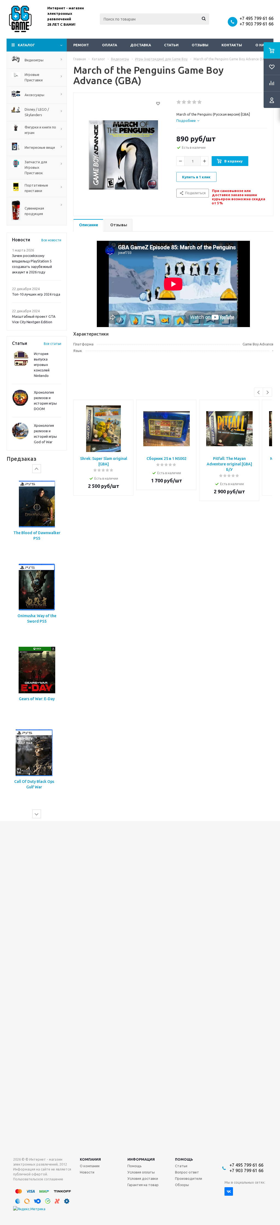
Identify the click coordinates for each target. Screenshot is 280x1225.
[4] (194, 102)
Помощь (184, 1159)
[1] (179, 102)
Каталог (26, 45)
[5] (199, 102)
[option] (37, 516)
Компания (90, 1159)
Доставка (140, 45)
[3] (189, 102)
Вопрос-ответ (187, 1172)
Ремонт (81, 45)
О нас (261, 45)
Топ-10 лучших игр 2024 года (36, 294)
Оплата (109, 45)
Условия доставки (142, 1178)
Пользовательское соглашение (38, 1179)
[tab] (187, 120)
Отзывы (200, 45)
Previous (258, 392)
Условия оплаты (141, 1172)
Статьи (171, 45)
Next (267, 392)
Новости (87, 1172)
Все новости (51, 240)
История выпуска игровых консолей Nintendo (41, 364)
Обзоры (182, 1185)
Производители (188, 1178)
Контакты (231, 45)
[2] (184, 102)
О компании (90, 1166)
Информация (141, 1159)
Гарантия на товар (143, 1185)
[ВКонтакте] (228, 1191)
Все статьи (52, 343)
